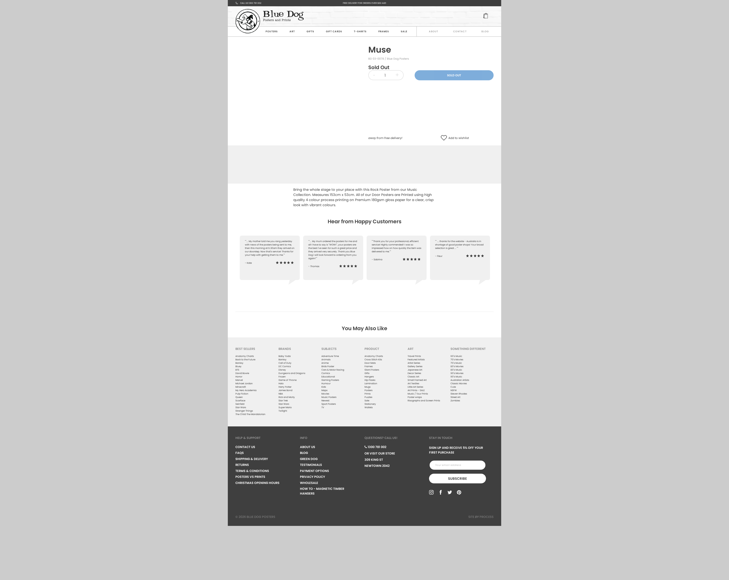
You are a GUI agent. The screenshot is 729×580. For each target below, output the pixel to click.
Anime (325, 363)
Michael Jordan (244, 383)
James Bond (285, 390)
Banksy (239, 363)
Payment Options (314, 471)
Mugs (367, 386)
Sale (366, 400)
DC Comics (285, 366)
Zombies (455, 400)
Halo (281, 383)
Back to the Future (245, 359)
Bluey (238, 366)
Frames (383, 31)
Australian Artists (459, 380)
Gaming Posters (330, 380)
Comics (325, 373)
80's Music (456, 369)
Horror (238, 376)
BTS (237, 369)
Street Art (455, 397)
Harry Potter (285, 386)
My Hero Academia (245, 390)
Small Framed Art (417, 380)
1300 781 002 (376, 447)
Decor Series (414, 373)
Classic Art (413, 376)
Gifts (310, 31)
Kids (323, 386)
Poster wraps (415, 397)
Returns (242, 465)
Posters (272, 31)
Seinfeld (239, 404)
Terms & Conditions (252, 471)
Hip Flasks (369, 380)
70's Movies (456, 359)
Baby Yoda (285, 356)
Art (292, 31)
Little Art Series (415, 386)
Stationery (370, 404)
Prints (367, 393)
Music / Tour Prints (418, 393)
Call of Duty (285, 363)
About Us (307, 447)
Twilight (283, 410)
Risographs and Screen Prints (424, 400)
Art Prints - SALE (416, 390)
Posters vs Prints (250, 477)
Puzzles (368, 397)
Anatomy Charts (244, 356)
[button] (444, 138)
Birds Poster (327, 366)
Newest (325, 400)
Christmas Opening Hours (257, 483)
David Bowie (242, 373)
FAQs (239, 453)
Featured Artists (416, 359)
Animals (326, 359)
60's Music (456, 356)
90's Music (456, 376)
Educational (328, 376)
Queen (239, 397)
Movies (325, 393)
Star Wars (240, 407)
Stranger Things (244, 410)
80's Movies (456, 366)
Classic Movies (458, 383)
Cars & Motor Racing (332, 369)
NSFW (453, 390)
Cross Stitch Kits (373, 359)
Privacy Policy (312, 477)
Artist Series (414, 363)
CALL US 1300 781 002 (250, 3)
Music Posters (328, 397)
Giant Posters (371, 369)
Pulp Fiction (241, 393)
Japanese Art (415, 369)
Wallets (368, 407)
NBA (281, 393)
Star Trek (283, 400)
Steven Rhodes (458, 393)
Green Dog (309, 459)
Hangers (369, 376)
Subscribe (457, 478)
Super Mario (285, 407)
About (433, 31)
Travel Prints (414, 356)
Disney (282, 369)
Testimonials (311, 465)
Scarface (240, 400)
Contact (460, 31)
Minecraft (240, 386)
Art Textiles (413, 383)
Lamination (370, 383)
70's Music (456, 363)
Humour (326, 383)
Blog (485, 31)
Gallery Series (415, 366)
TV (322, 407)
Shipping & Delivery (251, 459)
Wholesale (309, 483)
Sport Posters (328, 404)
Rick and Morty (287, 397)
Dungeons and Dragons (292, 373)
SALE (404, 31)
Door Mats (370, 363)
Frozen (282, 376)
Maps (324, 390)
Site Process (481, 517)
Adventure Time (330, 356)
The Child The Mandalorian (250, 414)
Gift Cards (334, 31)
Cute (453, 386)
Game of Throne (288, 380)
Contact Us (245, 447)
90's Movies (456, 373)
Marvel (239, 380)
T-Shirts (360, 31)
